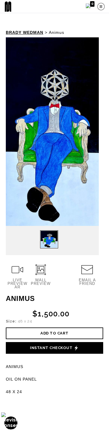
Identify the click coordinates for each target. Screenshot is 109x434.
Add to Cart (54, 333)
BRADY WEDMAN (24, 32)
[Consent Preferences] (11, 423)
